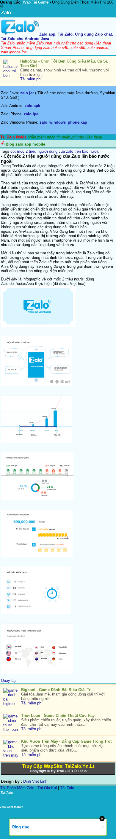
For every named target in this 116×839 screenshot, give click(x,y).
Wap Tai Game (35, 2)
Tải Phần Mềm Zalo (17, 788)
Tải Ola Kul (47, 788)
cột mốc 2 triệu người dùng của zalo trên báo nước (54, 151)
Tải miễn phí (31, 79)
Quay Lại (8, 680)
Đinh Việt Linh (35, 781)
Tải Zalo (67, 788)
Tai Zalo (80, 771)
